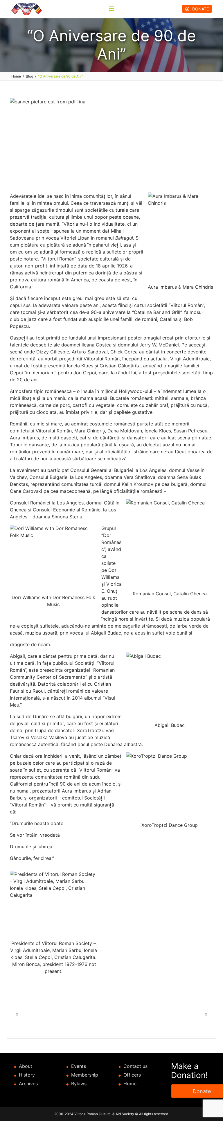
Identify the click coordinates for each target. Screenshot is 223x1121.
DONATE (200, 8)
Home (129, 1083)
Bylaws (79, 1083)
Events (78, 1066)
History (27, 1075)
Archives (28, 1083)
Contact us (135, 1066)
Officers (132, 1075)
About (25, 1066)
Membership (84, 1075)
